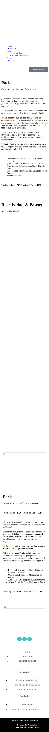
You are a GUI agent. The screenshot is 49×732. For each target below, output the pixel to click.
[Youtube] (29, 639)
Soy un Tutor (18, 53)
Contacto (11, 60)
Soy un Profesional (20, 56)
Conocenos (11, 48)
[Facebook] (19, 639)
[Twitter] (24, 639)
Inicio (9, 46)
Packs (9, 58)
